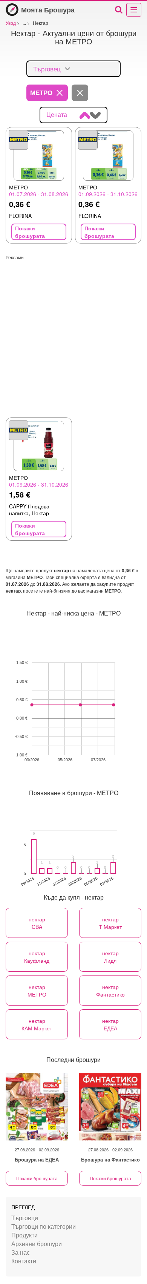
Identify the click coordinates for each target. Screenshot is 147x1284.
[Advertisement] (73, 333)
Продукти (24, 1235)
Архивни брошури (36, 1243)
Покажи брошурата (37, 1178)
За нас (20, 1252)
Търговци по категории (43, 1226)
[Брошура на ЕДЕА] (37, 1106)
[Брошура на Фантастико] (110, 1106)
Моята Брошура (48, 10)
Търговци (24, 1217)
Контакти (23, 1261)
